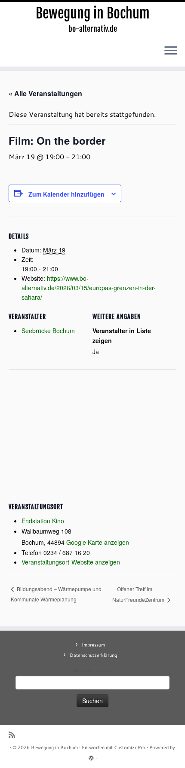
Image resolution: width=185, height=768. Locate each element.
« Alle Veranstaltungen (45, 93)
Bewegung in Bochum (93, 13)
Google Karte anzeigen (97, 542)
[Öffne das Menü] (170, 51)
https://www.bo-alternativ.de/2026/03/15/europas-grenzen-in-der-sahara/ (89, 287)
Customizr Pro (129, 747)
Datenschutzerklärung (93, 655)
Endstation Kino (43, 520)
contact (104, 670)
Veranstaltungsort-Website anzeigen (71, 562)
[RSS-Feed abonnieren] (14, 734)
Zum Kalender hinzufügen (66, 194)
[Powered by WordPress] (91, 756)
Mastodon (84, 670)
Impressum (93, 644)
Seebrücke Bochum (48, 330)
